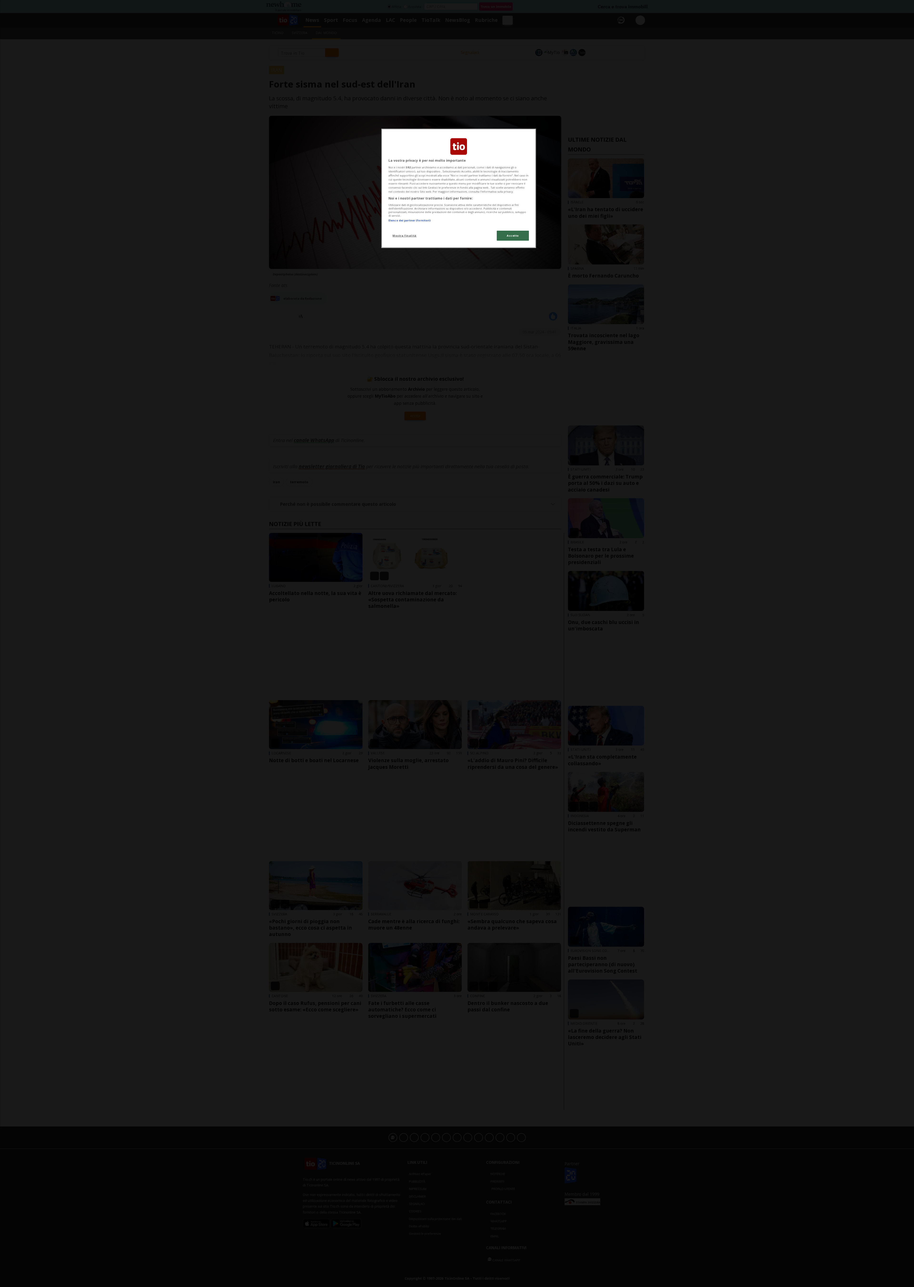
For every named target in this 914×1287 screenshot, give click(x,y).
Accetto (513, 235)
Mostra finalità (404, 235)
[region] (458, 188)
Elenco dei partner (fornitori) (409, 220)
